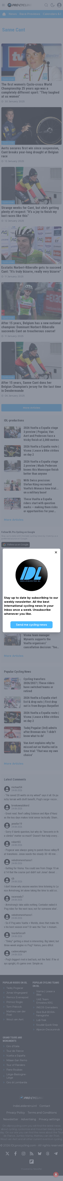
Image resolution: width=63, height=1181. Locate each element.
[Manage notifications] (56, 1174)
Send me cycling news (31, 624)
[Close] (56, 552)
